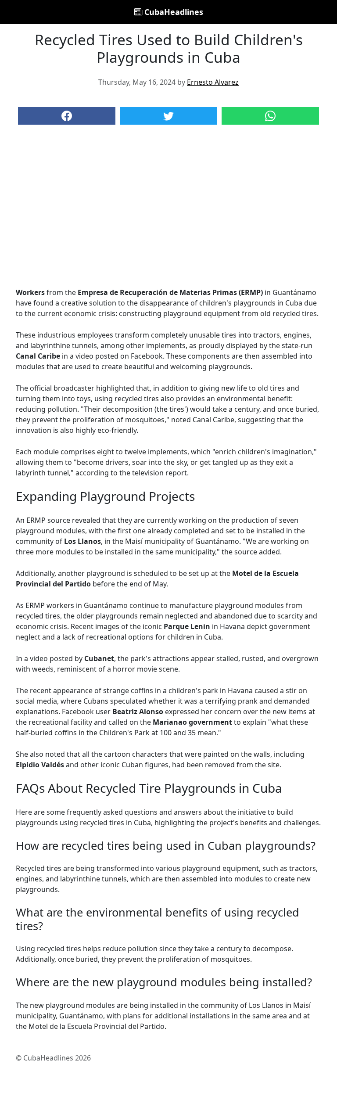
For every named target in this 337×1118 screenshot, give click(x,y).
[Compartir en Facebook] (66, 116)
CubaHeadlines (172, 12)
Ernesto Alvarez (213, 82)
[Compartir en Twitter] (168, 116)
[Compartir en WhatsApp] (270, 116)
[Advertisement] (168, 214)
